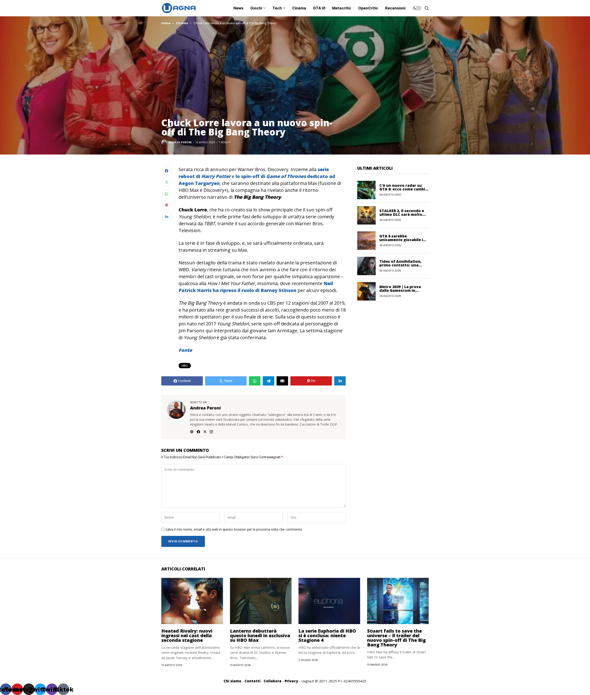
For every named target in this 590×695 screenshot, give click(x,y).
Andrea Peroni (180, 142)
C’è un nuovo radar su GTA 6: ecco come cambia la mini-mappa (403, 189)
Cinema (182, 23)
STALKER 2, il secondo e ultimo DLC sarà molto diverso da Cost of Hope (402, 214)
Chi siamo (232, 681)
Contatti (252, 681)
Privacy (291, 681)
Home (166, 23)
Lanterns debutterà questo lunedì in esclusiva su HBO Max (260, 635)
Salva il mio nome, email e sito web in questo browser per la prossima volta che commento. (234, 529)
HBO (185, 365)
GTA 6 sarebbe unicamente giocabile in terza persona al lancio (402, 240)
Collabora (272, 681)
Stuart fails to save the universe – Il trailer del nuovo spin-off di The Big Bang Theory (396, 638)
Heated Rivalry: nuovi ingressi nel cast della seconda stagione (186, 635)
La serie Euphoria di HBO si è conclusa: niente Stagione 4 (327, 635)
